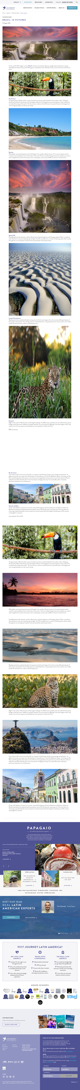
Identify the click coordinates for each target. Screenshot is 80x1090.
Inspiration (49, 2)
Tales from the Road (30, 893)
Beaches (11, 152)
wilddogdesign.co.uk (74, 1082)
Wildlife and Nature (49, 893)
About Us (61, 8)
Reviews (3, 1049)
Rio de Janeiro (13, 473)
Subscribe (69, 1076)
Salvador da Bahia (14, 506)
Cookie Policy (15, 1046)
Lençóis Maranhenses (15, 318)
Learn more (5, 859)
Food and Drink (53, 890)
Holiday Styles (39, 8)
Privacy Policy (5, 1046)
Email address (47, 1072)
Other (60, 890)
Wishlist (16, 2)
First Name (46, 1066)
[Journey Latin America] (8, 8)
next (8, 866)
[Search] (77, 2)
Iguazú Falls (12, 235)
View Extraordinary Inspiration (15, 844)
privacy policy (69, 1051)
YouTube (10, 1076)
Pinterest (7, 1076)
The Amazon (12, 99)
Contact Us (72, 8)
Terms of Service (49, 1062)
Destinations (27, 8)
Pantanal (11, 421)
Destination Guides (43, 890)
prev (3, 866)
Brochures (38, 2)
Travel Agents (26, 1045)
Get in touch (11, 917)
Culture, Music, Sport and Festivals (27, 890)
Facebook (3, 1076)
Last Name (64, 1066)
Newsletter (28, 2)
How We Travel (51, 8)
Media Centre (26, 1047)
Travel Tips (40, 893)
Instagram (13, 1076)
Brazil (30, 66)
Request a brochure (11, 1024)
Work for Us (4, 1048)
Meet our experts (30, 917)
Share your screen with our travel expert (29, 1049)
